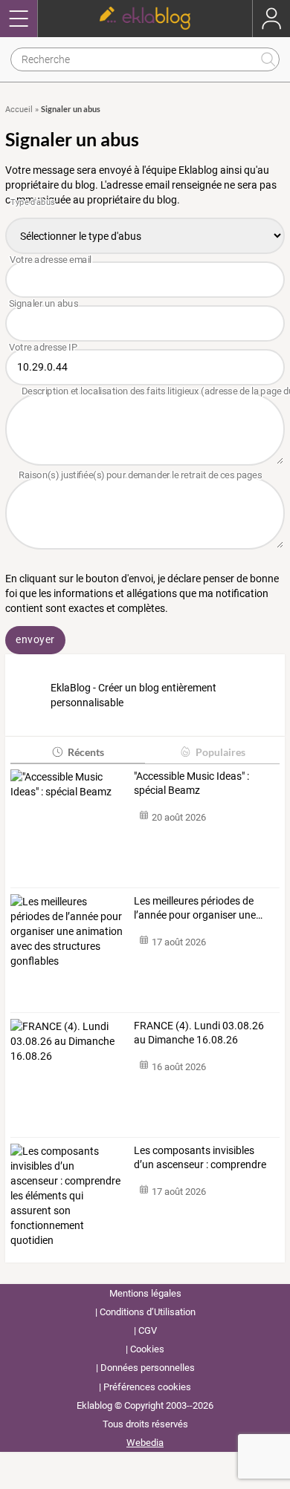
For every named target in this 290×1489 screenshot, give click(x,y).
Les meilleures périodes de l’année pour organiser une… (198, 908)
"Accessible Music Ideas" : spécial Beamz (191, 783)
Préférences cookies (147, 1386)
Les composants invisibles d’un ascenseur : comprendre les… (200, 1158)
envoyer (35, 639)
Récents (86, 752)
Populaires (220, 752)
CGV (147, 1330)
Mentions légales (145, 1293)
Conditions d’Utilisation (148, 1311)
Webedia (145, 1442)
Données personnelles (147, 1367)
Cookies (147, 1349)
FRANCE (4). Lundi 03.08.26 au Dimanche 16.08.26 (199, 1033)
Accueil (19, 109)
